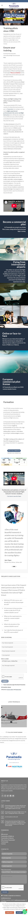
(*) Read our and (11, 680)
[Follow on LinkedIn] (10, 786)
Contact (3, 834)
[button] (24, 911)
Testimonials (4, 832)
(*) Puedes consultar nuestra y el (14, 891)
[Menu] (2, 5)
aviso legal (3, 892)
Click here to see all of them (14, 496)
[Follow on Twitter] (8, 786)
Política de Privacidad (17, 898)
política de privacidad (20, 890)
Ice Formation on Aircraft (11, 807)
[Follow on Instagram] (5, 786)
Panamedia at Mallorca (7, 826)
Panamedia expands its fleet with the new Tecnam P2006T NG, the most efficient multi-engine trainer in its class (15, 797)
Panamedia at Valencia (7, 828)
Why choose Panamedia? (8, 830)
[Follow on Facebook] (2, 786)
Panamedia (10, 109)
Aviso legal (7, 898)
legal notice (18, 680)
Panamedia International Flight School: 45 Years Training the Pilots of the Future (15, 802)
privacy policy (10, 680)
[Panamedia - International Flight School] (14, 5)
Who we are (4, 824)
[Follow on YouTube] (13, 786)
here (4, 57)
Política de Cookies (14, 899)
